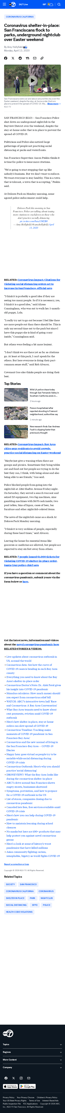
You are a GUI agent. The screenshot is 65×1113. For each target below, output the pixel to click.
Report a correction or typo (16, 864)
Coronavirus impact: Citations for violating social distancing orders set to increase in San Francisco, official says (32, 284)
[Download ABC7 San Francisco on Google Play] (27, 1086)
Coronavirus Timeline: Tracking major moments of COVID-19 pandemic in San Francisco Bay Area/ (29, 734)
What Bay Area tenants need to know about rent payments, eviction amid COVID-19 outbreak (31, 713)
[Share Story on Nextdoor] (27, 58)
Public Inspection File (12, 1104)
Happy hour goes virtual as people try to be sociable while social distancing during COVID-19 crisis (31, 758)
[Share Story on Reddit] (20, 58)
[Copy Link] (42, 58)
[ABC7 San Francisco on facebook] (6, 1078)
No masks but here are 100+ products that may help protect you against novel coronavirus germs (33, 835)
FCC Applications (30, 1104)
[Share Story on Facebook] (5, 58)
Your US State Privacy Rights (15, 1101)
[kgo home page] (8, 1033)
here (25, 581)
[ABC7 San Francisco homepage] (12, 4)
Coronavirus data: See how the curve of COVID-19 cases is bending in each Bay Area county (31, 668)
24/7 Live (23, 4)
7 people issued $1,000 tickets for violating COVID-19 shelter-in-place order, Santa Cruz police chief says (31, 561)
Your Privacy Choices (25, 1097)
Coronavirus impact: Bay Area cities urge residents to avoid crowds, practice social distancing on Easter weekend (32, 448)
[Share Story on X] (13, 58)
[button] (4, 4)
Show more (52, 104)
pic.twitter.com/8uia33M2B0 (34, 221)
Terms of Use (34, 1101)
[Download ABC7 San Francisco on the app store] (10, 1086)
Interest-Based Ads (50, 1101)
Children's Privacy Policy (47, 1097)
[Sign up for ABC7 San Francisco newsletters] (29, 1078)
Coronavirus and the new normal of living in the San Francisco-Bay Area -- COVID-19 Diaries (32, 746)
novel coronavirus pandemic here (38, 644)
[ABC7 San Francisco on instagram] (21, 1078)
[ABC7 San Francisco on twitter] (13, 1078)
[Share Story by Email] (34, 58)
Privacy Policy (8, 1097)
